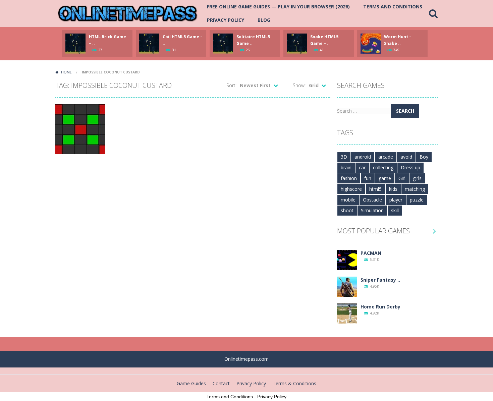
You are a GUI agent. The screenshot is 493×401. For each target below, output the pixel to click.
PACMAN (371, 253)
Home (66, 72)
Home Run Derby (380, 306)
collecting (383, 167)
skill (395, 210)
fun (367, 178)
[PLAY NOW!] (75, 43)
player (395, 199)
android (362, 157)
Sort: (231, 85)
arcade (385, 157)
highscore (351, 189)
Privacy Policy (225, 20)
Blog (264, 20)
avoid (406, 157)
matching (415, 189)
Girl (401, 178)
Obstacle (372, 199)
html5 (375, 189)
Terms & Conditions (294, 383)
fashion (349, 178)
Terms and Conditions (392, 6)
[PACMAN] (347, 259)
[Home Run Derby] (347, 313)
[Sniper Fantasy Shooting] (347, 286)
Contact (221, 383)
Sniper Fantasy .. (380, 280)
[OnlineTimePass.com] (127, 13)
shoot (347, 210)
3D (344, 157)
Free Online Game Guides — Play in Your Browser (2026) (278, 6)
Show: (299, 85)
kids (393, 189)
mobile (348, 199)
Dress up (410, 167)
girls (417, 178)
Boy (424, 157)
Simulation (372, 210)
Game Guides (191, 383)
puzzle (417, 199)
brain (346, 167)
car (362, 167)
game (385, 178)
